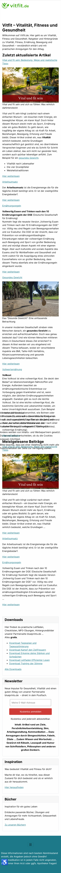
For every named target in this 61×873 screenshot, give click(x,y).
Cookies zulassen (11, 455)
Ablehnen (32, 455)
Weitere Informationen (23, 460)
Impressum (43, 460)
